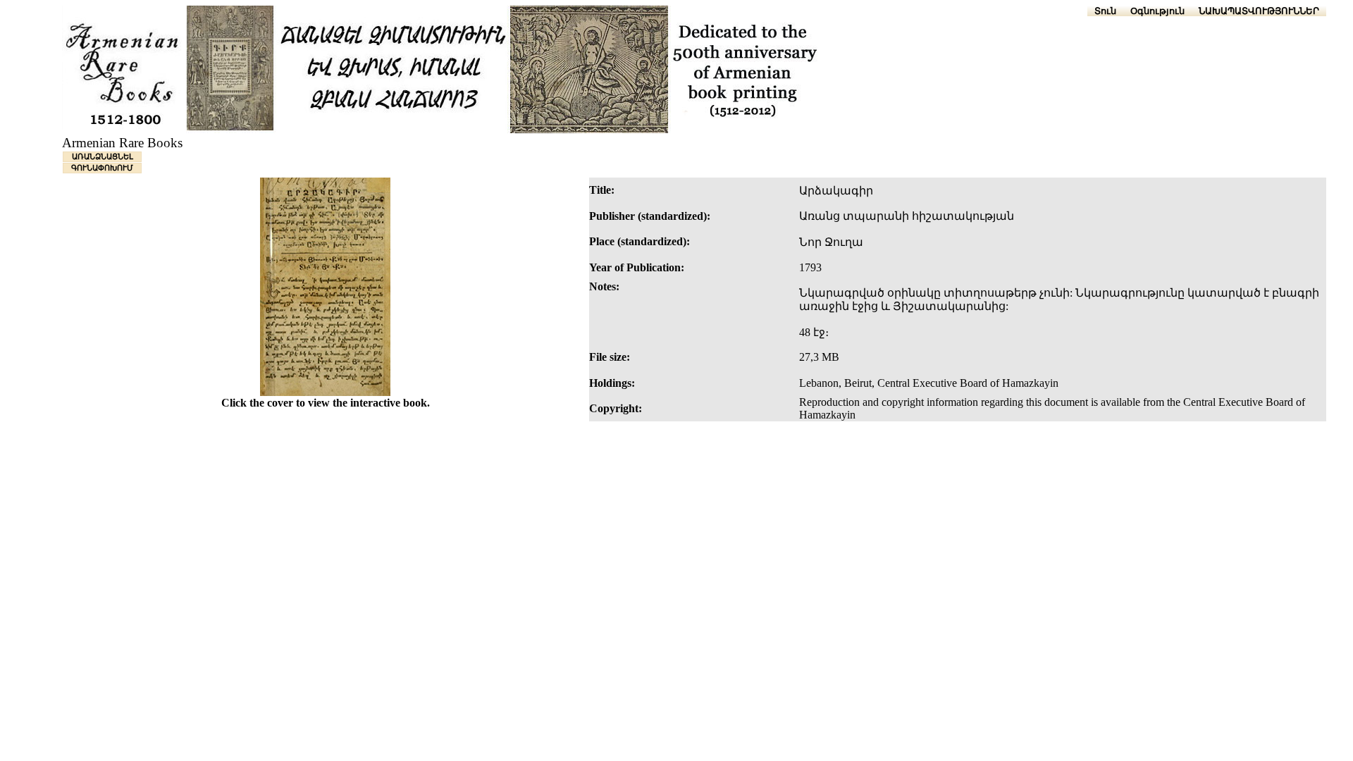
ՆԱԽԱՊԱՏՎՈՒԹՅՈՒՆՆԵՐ (1259, 11)
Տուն (1105, 11)
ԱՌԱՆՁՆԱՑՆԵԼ (102, 156)
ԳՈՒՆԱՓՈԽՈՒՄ (102, 167)
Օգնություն (1157, 11)
